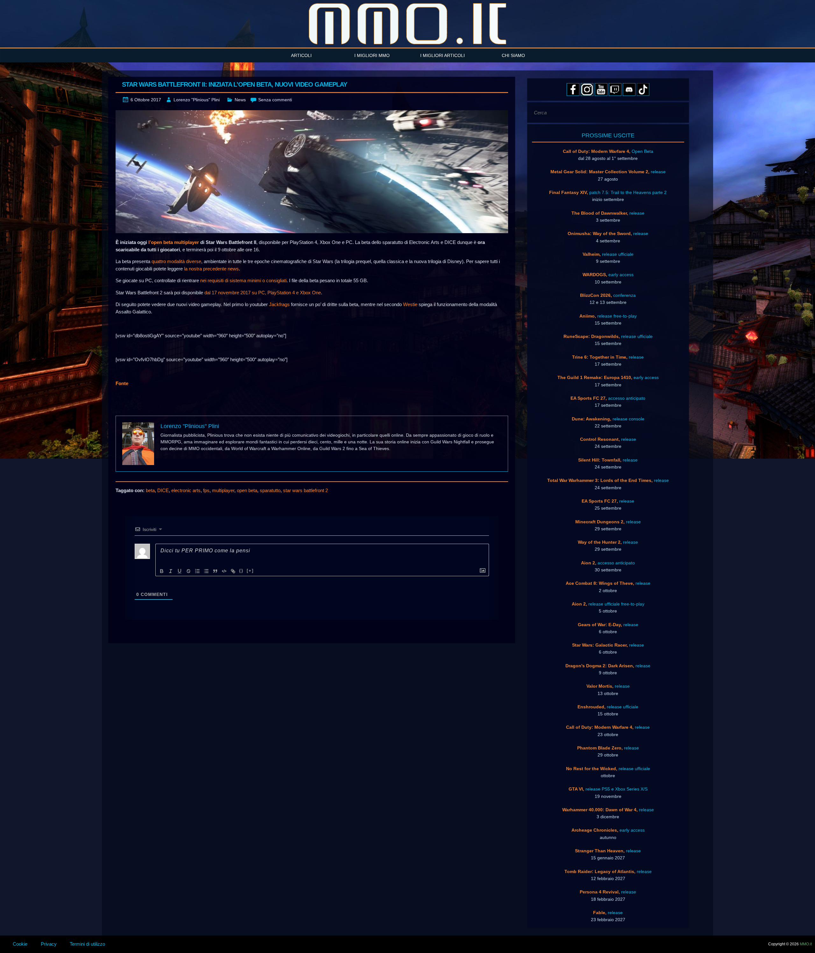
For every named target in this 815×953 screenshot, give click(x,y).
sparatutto (270, 490)
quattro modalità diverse (176, 261)
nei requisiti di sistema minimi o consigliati (243, 280)
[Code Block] (224, 571)
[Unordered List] (206, 571)
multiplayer (223, 490)
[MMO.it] (407, 23)
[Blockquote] (215, 571)
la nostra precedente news (211, 268)
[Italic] (170, 571)
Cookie (20, 944)
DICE (163, 490)
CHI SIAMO (513, 55)
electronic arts (186, 490)
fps (206, 490)
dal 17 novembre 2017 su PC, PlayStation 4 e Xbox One (262, 292)
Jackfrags (279, 304)
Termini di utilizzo (87, 944)
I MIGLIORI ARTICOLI (442, 55)
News (240, 99)
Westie (410, 304)
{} (241, 570)
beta (150, 490)
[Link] (233, 571)
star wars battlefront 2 (305, 490)
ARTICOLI (301, 55)
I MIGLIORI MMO (372, 55)
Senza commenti (275, 99)
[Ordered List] (197, 571)
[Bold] (161, 571)
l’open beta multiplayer (173, 242)
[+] (250, 570)
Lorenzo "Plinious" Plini (197, 99)
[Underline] (179, 571)
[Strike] (188, 571)
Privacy (49, 944)
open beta (247, 490)
